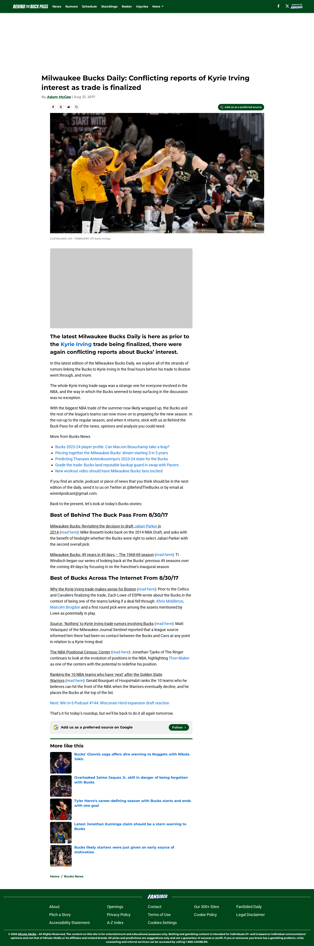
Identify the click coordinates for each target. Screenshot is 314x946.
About (54, 906)
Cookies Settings (162, 922)
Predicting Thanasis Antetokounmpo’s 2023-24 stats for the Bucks (111, 459)
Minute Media (27, 934)
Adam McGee (59, 97)
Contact (154, 906)
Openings (115, 906)
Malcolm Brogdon (65, 607)
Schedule (89, 6)
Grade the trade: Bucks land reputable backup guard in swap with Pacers (117, 465)
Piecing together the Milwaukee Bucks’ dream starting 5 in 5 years (111, 453)
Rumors (71, 6)
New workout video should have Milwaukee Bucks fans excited (109, 471)
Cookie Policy (205, 914)
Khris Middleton (169, 601)
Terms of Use (159, 914)
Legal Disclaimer (250, 914)
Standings (109, 6)
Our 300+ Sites (206, 906)
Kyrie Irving (76, 344)
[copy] (76, 107)
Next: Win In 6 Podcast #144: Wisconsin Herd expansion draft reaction (109, 703)
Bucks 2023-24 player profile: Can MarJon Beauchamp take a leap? (112, 447)
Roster (127, 6)
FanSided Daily (249, 906)
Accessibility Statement (69, 922)
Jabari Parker (145, 526)
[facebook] (278, 6)
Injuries (142, 6)
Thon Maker (179, 658)
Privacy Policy (119, 914)
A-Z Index (115, 922)
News (56, 6)
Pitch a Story (60, 914)
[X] (287, 6)
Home (55, 876)
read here (69, 532)
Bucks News (73, 876)
